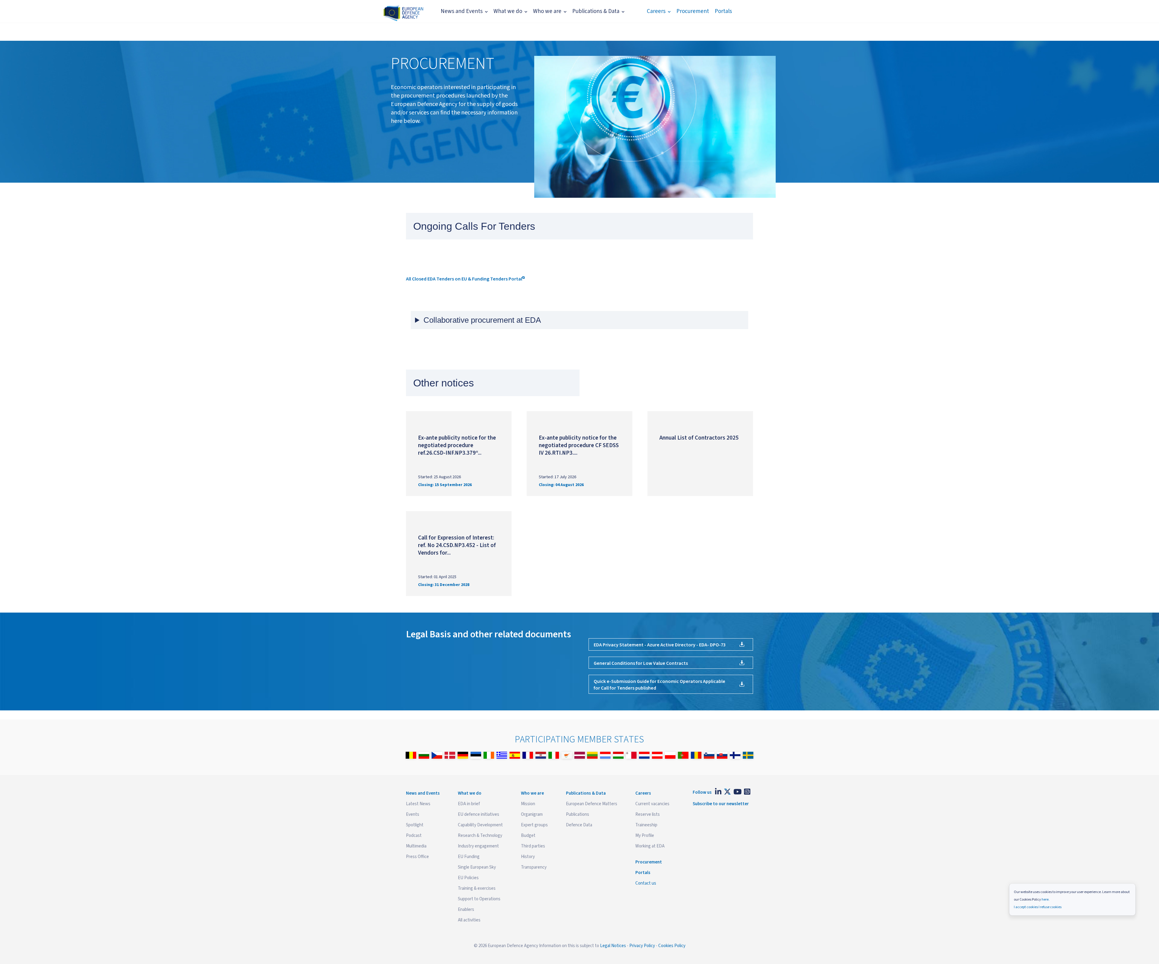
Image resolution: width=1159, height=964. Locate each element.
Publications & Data (595, 11)
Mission (528, 804)
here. (1045, 899)
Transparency (534, 867)
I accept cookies (1026, 907)
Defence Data (579, 825)
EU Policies (468, 878)
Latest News (418, 804)
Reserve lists (647, 814)
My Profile (644, 835)
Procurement (692, 11)
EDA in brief (469, 804)
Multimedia (416, 846)
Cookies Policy (671, 946)
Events (412, 814)
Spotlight (414, 825)
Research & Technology (480, 835)
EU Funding (469, 857)
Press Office (417, 857)
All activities (469, 920)
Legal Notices (613, 946)
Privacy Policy (642, 946)
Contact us (645, 883)
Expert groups (534, 825)
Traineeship (646, 825)
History (528, 857)
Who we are (547, 11)
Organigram (532, 814)
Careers (656, 11)
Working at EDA (650, 846)
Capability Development (480, 825)
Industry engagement (478, 846)
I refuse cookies (1050, 907)
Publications (577, 814)
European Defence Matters (591, 804)
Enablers (466, 909)
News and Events (462, 11)
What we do (507, 11)
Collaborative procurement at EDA (482, 320)
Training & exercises (477, 888)
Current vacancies (652, 804)
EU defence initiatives (478, 814)
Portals (723, 11)
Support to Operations (479, 899)
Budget (528, 835)
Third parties (533, 846)
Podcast (414, 835)
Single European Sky (477, 867)
